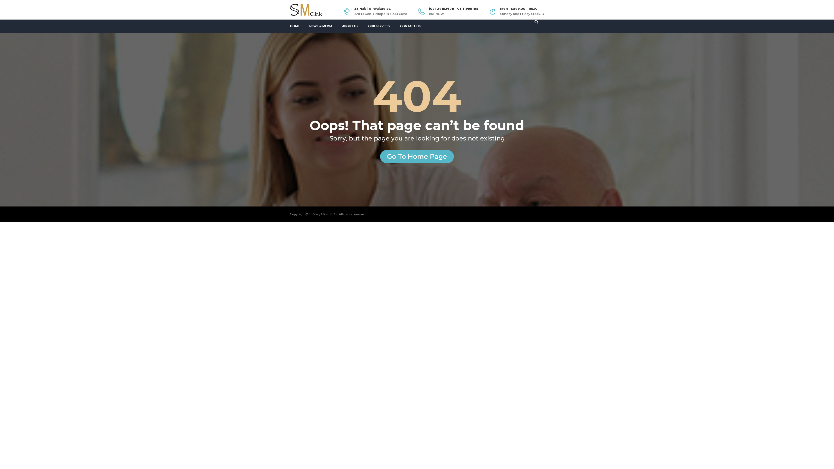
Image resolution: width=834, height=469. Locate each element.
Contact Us (410, 26)
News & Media (320, 26)
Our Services (379, 26)
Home (295, 26)
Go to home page (417, 156)
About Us (350, 26)
